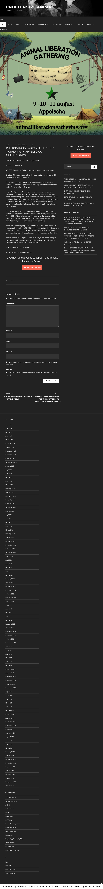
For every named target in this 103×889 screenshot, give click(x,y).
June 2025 (8, 473)
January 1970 (9, 786)
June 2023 (8, 564)
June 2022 (8, 609)
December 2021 (10, 631)
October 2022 (9, 594)
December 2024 (10, 496)
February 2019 (10, 752)
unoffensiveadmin (27, 145)
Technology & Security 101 (14, 839)
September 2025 (10, 462)
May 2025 (8, 477)
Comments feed (10, 869)
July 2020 (8, 695)
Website (9, 352)
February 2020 (10, 714)
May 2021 (8, 658)
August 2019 (9, 737)
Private (9, 369)
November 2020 (10, 680)
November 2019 (10, 725)
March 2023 (9, 575)
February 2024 (10, 534)
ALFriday (8, 805)
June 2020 (8, 699)
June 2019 (8, 744)
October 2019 (9, 729)
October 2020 (10, 684)
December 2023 (10, 541)
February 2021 (10, 669)
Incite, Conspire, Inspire (12, 824)
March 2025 (9, 485)
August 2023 (9, 556)
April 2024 (8, 526)
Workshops (68, 24)
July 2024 (8, 515)
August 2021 (9, 646)
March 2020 (9, 710)
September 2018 (10, 767)
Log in (7, 862)
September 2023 (10, 552)
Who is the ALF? (42, 24)
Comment (10, 303)
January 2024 (9, 537)
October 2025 (10, 458)
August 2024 (9, 511)
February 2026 (10, 443)
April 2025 (8, 481)
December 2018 (10, 759)
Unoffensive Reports (12, 850)
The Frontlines (9, 842)
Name (9, 331)
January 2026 (9, 447)
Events (12, 280)
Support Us (90, 24)
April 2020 (8, 706)
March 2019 (9, 748)
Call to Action (9, 809)
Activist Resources (11, 801)
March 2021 (9, 665)
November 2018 (10, 763)
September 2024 (10, 507)
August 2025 (9, 466)
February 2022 (10, 624)
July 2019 (8, 740)
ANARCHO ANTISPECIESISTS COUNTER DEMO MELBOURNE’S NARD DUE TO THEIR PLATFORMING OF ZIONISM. (80, 236)
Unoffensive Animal (30, 7)
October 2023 (10, 549)
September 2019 (10, 733)
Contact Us (79, 24)
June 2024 (8, 519)
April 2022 (8, 616)
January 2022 (9, 628)
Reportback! (9, 835)
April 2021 (8, 661)
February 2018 (10, 774)
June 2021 (8, 654)
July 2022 (8, 605)
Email (8, 341)
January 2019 (9, 755)
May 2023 (8, 567)
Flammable (9, 816)
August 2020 (9, 692)
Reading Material (10, 831)
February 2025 (10, 488)
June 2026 (8, 428)
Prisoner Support (28, 24)
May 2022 (8, 613)
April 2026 (8, 436)
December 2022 (10, 586)
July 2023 (8, 560)
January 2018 (9, 778)
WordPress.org (10, 873)
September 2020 (11, 688)
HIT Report (8, 820)
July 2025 (8, 470)
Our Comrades (57, 24)
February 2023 (10, 579)
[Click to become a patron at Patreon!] (32, 270)
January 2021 (9, 673)
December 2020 (10, 676)
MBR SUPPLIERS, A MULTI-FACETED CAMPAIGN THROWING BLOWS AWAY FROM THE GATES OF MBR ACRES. (79, 250)
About (10, 24)
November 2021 (10, 635)
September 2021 (10, 643)
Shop (17, 24)
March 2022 (9, 620)
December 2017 (10, 782)
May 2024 (8, 522)
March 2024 (9, 530)
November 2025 (10, 455)
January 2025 (9, 492)
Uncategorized (10, 846)
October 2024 (10, 503)
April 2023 (8, 571)
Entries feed (9, 866)
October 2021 (9, 639)
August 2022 (9, 601)
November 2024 (10, 500)
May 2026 (8, 432)
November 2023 (10, 545)
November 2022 (10, 590)
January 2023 (9, 583)
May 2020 (8, 703)
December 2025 (10, 451)
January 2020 (9, 718)
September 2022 (10, 597)
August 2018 (9, 770)
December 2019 (10, 722)
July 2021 (8, 650)
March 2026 (9, 440)
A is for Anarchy (10, 797)
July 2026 (8, 425)
